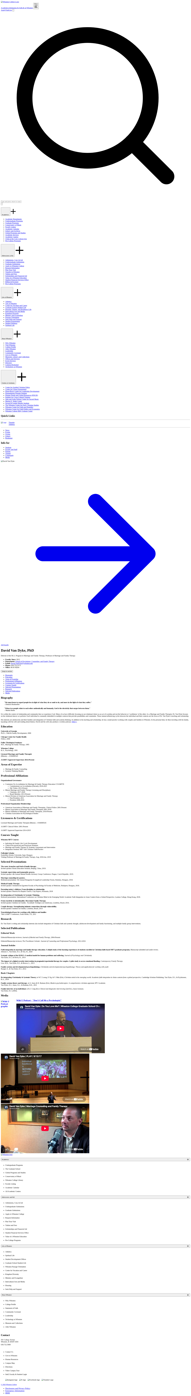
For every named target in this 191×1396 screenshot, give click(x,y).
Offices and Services (12, 359)
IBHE (7, 1393)
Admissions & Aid (15, 8)
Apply (3, 10)
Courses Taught (10, 685)
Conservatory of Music (13, 225)
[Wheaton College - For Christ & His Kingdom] (6, 1155)
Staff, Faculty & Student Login (16, 1374)
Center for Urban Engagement (15, 389)
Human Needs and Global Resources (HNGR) (21, 395)
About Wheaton (7, 338)
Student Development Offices (15, 1259)
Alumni (8, 453)
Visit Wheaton (10, 345)
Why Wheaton (10, 343)
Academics (5, 8)
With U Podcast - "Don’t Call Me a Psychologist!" (39, 1000)
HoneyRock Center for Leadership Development (22, 391)
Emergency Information (14, 1391)
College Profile (10, 347)
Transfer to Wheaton (12, 272)
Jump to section (7, 671)
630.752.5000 (6, 1345)
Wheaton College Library (14, 1180)
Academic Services (12, 235)
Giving (7, 434)
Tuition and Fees (11, 274)
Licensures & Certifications (14, 683)
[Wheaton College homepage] (10, 2)
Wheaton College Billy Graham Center (18, 411)
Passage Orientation (12, 317)
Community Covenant (13, 353)
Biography (9, 675)
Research (8, 689)
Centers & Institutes (8, 383)
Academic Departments (13, 219)
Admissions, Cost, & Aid (14, 260)
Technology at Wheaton (13, 367)
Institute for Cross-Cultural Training (17, 397)
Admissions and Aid (8, 1197)
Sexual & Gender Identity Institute (17, 403)
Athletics (8, 301)
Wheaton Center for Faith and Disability (19, 407)
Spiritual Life (9, 325)
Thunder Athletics (12, 423)
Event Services (10, 361)
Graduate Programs (12, 223)
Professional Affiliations (13, 681)
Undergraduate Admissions (14, 262)
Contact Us (9, 1352)
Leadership (9, 351)
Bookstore (8, 438)
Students (8, 447)
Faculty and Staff (11, 449)
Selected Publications (12, 691)
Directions (8, 1367)
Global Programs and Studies (15, 233)
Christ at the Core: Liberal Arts (16, 239)
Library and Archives (12, 231)
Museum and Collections (14, 1323)
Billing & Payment (11, 282)
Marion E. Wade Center (13, 401)
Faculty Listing (10, 227)
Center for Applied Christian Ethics (17, 387)
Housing (8, 1285)
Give (10, 10)
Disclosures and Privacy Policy (17, 1388)
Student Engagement (12, 321)
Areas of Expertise (11, 679)
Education (8, 677)
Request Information (12, 268)
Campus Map (10, 1363)
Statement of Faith (11, 1308)
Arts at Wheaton (11, 303)
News (7, 430)
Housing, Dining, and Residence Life (18, 309)
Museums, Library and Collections (17, 357)
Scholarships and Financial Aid (16, 276)
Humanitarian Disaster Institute (16, 393)
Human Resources (11, 1359)
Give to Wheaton (11, 355)
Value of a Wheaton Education (16, 278)
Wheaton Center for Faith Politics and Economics (22, 409)
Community (9, 455)
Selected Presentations (13, 687)
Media (7, 457)
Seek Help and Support (13, 319)
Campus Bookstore (12, 365)
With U (74, 722)
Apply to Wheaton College (14, 266)
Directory (8, 363)
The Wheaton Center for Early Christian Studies (22, 405)
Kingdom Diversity (12, 313)
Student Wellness (11, 323)
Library (8, 436)
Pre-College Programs (13, 241)
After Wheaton (10, 349)
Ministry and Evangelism (14, 315)
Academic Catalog (11, 237)
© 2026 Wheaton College (9, 1384)
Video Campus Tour (12, 1371)
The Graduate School (12, 1169)
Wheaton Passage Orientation (15, 1267)
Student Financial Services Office (17, 280)
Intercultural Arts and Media (15, 311)
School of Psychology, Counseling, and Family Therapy (34, 661)
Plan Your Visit (10, 270)
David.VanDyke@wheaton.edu (22, 663)
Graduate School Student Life (15, 307)
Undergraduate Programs (14, 221)
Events (7, 432)
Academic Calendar (12, 229)
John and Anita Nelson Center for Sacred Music (22, 399)
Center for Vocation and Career (16, 305)
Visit (7, 10)
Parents (7, 451)
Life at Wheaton (27, 8)
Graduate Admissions (12, 264)
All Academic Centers (13, 1191)
